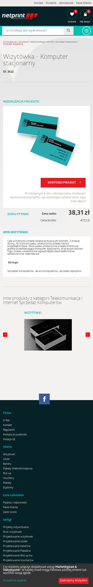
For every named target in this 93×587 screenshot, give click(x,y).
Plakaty (7, 483)
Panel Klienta (83, 3)
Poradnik (51, 3)
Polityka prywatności (15, 434)
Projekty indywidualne (16, 527)
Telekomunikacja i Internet (42, 42)
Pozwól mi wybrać (15, 580)
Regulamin (9, 430)
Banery (7, 464)
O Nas (6, 420)
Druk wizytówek (12, 532)
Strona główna (9, 42)
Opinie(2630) (66, 3)
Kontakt (38, 3)
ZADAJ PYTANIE (18, 214)
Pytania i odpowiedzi (15, 503)
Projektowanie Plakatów (17, 551)
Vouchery (8, 478)
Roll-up (7, 473)
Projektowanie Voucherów (18, 560)
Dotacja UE (9, 439)
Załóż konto (10, 512)
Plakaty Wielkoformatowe (17, 468)
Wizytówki (23, 42)
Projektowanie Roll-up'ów (18, 555)
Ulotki (6, 459)
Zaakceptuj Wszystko (73, 580)
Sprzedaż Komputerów (66, 42)
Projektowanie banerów (17, 546)
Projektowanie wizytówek (18, 537)
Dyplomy (8, 487)
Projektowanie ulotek (15, 541)
